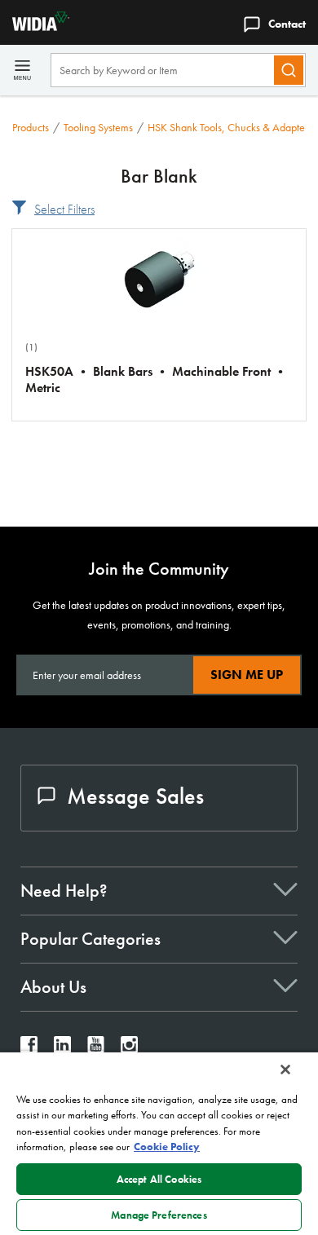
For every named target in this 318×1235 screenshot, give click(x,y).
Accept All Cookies (159, 1179)
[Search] (288, 70)
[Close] (285, 1069)
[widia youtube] (95, 1048)
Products (30, 127)
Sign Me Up (246, 674)
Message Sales (135, 796)
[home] (34, 26)
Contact (287, 23)
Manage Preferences (158, 1215)
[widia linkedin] (62, 1048)
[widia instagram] (129, 1048)
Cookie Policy (167, 1146)
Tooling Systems (98, 127)
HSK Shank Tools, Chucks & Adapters (230, 127)
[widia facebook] (29, 1048)
